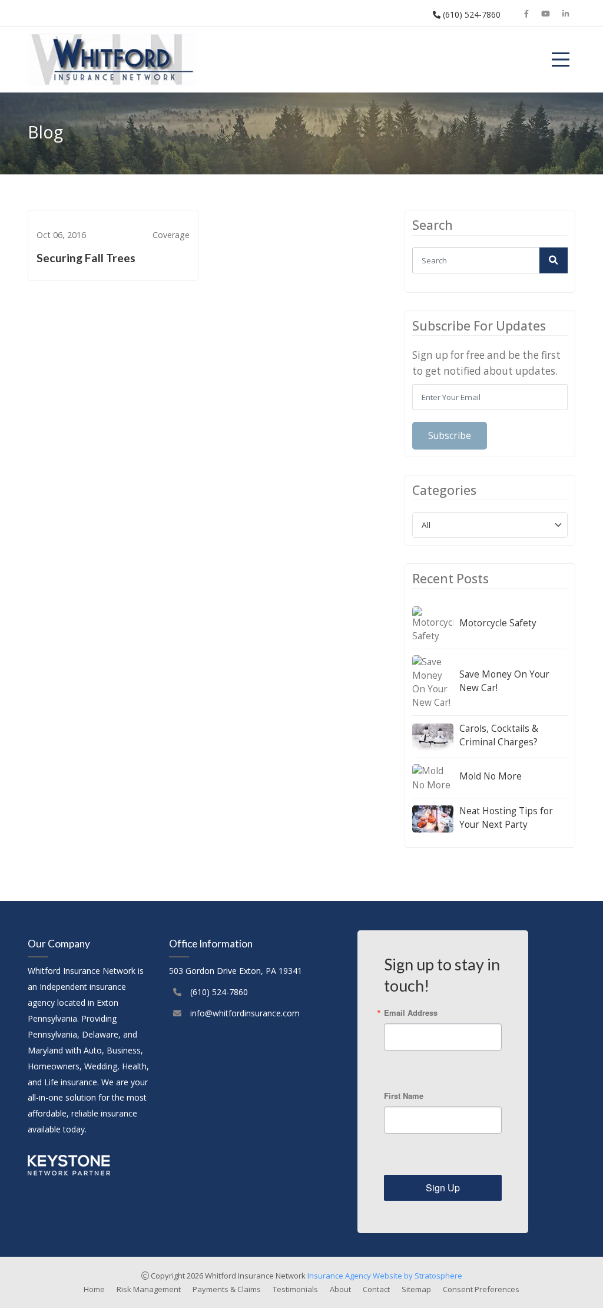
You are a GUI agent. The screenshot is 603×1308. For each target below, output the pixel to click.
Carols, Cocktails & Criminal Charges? (498, 735)
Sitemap (416, 1289)
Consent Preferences (481, 1289)
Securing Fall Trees (86, 258)
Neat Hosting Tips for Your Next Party (506, 818)
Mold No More (490, 776)
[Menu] (560, 59)
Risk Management (149, 1289)
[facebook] (526, 13)
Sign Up (443, 1187)
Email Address (411, 1012)
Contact (376, 1289)
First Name (403, 1095)
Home (94, 1289)
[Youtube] (545, 13)
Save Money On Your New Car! (504, 681)
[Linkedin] (565, 13)
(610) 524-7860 (470, 14)
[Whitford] (112, 59)
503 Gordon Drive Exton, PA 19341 (235, 970)
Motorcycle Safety (497, 623)
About (340, 1289)
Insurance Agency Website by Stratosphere (384, 1275)
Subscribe (449, 436)
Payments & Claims (227, 1289)
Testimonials (295, 1289)
